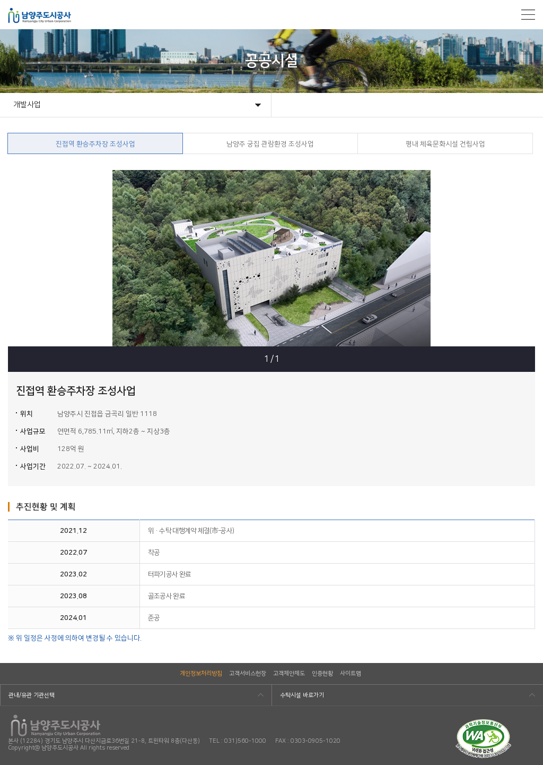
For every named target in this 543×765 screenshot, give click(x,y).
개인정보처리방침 (201, 673)
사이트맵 (350, 673)
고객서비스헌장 (247, 673)
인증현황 (322, 673)
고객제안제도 (289, 673)
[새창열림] (483, 723)
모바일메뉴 (528, 14)
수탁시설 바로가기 (302, 695)
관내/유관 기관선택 (31, 695)
